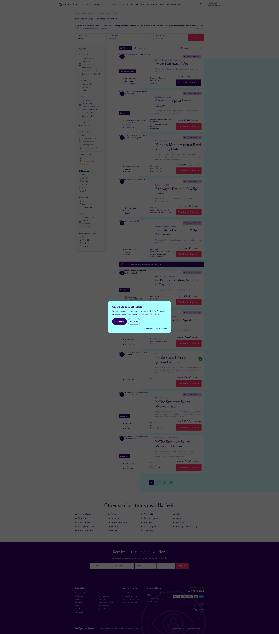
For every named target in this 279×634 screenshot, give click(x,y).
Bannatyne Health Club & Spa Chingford (176, 232)
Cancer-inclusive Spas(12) (91, 74)
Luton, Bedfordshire (162, 185)
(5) (88, 145)
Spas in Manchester (105, 602)
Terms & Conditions (129, 593)
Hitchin (114, 530)
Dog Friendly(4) (88, 58)
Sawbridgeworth (151, 526)
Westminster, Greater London (166, 438)
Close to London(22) (89, 217)
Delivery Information (129, 596)
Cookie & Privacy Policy (130, 599)
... (198, 28)
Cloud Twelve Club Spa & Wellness (173, 322)
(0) (89, 148)
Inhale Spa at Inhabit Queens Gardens (170, 360)
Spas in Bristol (103, 606)
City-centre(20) (87, 224)
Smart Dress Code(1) (89, 110)
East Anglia (92, 13)
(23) (85, 90)
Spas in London (104, 599)
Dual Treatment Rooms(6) (91, 107)
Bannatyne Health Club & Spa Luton (176, 191)
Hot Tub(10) (86, 119)
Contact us (79, 599)
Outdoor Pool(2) (88, 116)
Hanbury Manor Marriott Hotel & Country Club (178, 147)
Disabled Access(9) (89, 103)
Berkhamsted (84, 522)
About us (78, 602)
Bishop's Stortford (87, 526)
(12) (88, 207)
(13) (89, 142)
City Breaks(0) (87, 64)
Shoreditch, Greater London (165, 398)
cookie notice (148, 314)
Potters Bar (149, 514)
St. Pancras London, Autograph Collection (178, 282)
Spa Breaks (79, 612)
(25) (89, 138)
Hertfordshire (104, 13)
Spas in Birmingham (106, 609)
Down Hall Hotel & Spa (172, 64)
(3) (85, 184)
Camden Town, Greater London (167, 276)
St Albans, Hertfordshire (164, 97)
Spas (84, 13)
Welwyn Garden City (186, 526)
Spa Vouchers (103, 596)
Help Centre (79, 596)
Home (77, 13)
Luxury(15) (86, 61)
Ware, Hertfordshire (162, 141)
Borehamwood (85, 530)
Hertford (115, 526)
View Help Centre (214, 5)
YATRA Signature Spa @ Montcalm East (172, 404)
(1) (85, 188)
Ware (179, 518)
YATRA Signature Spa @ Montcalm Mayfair (172, 444)
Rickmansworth (151, 518)
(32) (86, 181)
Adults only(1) (87, 68)
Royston (147, 522)
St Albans (83, 518)
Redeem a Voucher (82, 593)
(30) (92, 161)
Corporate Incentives (130, 602)
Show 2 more (83, 125)
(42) (86, 246)
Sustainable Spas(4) (89, 71)
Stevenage (148, 530)
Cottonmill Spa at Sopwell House (174, 103)
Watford (180, 522)
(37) (85, 87)
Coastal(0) (86, 227)
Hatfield (114, 13)
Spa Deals (79, 609)
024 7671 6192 (195, 590)
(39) (87, 84)
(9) (91, 164)
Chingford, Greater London (165, 226)
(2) (85, 178)
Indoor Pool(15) (87, 113)
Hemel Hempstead (120, 522)
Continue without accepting (156, 328)
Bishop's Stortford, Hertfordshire (167, 60)
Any (83, 135)
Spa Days (102, 593)
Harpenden (116, 518)
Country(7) (86, 220)
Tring (178, 514)
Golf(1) (84, 122)
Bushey (114, 514)
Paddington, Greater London (166, 354)
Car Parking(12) (87, 100)
